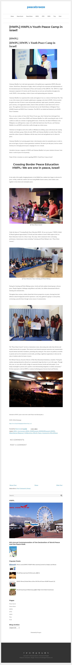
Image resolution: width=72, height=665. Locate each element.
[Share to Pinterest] (36, 429)
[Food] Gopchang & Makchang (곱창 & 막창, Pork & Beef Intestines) (35, 589)
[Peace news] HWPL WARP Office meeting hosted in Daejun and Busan (36, 564)
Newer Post (13, 485)
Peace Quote (20, 16)
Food (60, 16)
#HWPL (52, 431)
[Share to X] (34, 429)
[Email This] (31, 429)
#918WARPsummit (44, 431)
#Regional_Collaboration (25, 433)
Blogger (39, 632)
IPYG (43, 16)
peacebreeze (36, 7)
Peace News (29, 16)
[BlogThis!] (32, 429)
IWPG (48, 16)
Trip (54, 16)
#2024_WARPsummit (32, 431)
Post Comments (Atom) (24, 488)
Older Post (59, 485)
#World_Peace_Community (41, 433)
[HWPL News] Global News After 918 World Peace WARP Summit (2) (36, 581)
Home (12, 16)
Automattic (27, 657)
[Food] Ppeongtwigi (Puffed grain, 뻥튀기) (28, 573)
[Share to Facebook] (35, 429)
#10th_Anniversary (19, 431)
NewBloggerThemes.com (46, 657)
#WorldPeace (54, 433)
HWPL (37, 16)
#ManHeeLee (13, 433)
